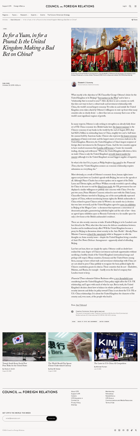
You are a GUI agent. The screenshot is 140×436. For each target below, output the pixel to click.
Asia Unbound (81, 305)
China (5, 28)
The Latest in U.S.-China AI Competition (110, 363)
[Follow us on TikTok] (131, 430)
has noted (117, 163)
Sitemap (74, 405)
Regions (5, 15)
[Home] (70, 6)
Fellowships (109, 394)
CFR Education (76, 398)
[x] (136, 430)
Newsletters (110, 396)
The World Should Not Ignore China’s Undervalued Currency (59, 365)
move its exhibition (128, 205)
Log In (125, 6)
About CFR (75, 391)
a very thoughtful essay (123, 279)
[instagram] (127, 430)
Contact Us (75, 400)
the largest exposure (121, 127)
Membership (110, 391)
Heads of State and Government (87, 321)
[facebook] (115, 430)
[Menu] (135, 6)
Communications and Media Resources (119, 400)
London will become (105, 148)
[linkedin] (119, 430)
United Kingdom (104, 321)
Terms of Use (110, 403)
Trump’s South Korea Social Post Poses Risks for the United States (14, 365)
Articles (5, 20)
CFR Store (109, 398)
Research (24, 15)
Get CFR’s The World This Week (16, 413)
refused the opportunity (96, 234)
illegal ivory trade (105, 187)
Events (42, 15)
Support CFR (6, 6)
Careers (74, 396)
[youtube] (123, 430)
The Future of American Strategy (58, 15)
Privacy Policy (76, 403)
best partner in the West (108, 98)
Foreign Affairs (18, 6)
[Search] (130, 6)
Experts (33, 15)
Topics (14, 15)
